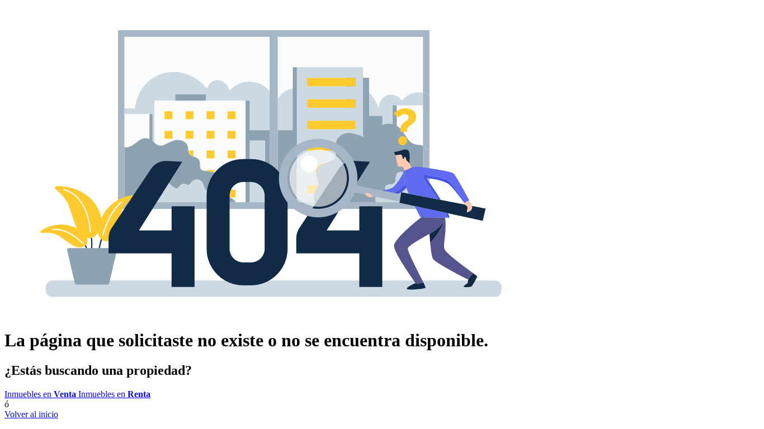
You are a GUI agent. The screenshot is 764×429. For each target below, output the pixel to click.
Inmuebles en (40, 394)
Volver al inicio (31, 414)
